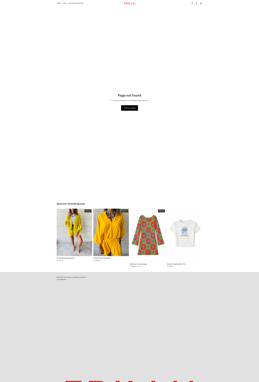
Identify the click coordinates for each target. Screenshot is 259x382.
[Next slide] (89, 232)
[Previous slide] (60, 232)
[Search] (192, 3)
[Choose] (199, 259)
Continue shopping (130, 108)
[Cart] (201, 3)
